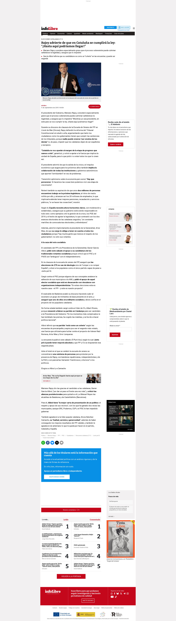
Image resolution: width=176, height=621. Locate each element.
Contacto (54, 608)
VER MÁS (130, 429)
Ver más (110, 516)
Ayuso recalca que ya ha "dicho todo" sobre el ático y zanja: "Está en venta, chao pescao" (52, 565)
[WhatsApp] (112, 593)
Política (45, 33)
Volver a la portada (71, 576)
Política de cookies (119, 608)
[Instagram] (128, 593)
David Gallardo (46, 529)
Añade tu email (115, 326)
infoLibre (44, 568)
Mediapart (99, 33)
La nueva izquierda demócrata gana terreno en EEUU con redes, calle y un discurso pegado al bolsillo (52, 546)
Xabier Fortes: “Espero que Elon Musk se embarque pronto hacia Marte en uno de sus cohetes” (52, 525)
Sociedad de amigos (86, 608)
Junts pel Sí (96, 435)
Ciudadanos (70, 435)
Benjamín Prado (78, 538)
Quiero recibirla (115, 144)
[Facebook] (114, 593)
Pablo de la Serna (47, 549)
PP (59, 435)
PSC (63, 435)
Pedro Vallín (112, 240)
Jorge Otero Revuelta (48, 539)
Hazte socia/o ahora (56, 477)
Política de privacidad (106, 608)
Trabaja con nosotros (74, 608)
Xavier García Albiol (48, 437)
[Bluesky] (118, 593)
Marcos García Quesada (49, 558)
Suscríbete (110, 27)
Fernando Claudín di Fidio (81, 547)
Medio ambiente (87, 33)
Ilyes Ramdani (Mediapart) (81, 558)
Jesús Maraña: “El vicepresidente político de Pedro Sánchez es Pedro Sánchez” (113, 421)
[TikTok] (116, 596)
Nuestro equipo (63, 608)
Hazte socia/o (88, 600)
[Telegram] (124, 593)
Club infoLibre (119, 33)
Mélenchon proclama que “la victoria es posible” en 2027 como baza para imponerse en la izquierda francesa (84, 556)
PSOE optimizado (79, 545)
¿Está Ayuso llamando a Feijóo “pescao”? (83, 535)
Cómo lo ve (112, 402)
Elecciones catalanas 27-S (83, 435)
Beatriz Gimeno (113, 216)
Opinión (52, 33)
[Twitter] (121, 593)
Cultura (69, 33)
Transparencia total (123, 30)
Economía (61, 33)
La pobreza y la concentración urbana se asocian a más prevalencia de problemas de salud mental (52, 556)
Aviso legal (96, 608)
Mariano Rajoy (52, 435)
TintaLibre (108, 33)
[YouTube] (112, 596)
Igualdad (77, 33)
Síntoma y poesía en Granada (115, 237)
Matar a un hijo (114, 214)
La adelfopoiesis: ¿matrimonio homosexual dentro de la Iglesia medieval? (52, 535)
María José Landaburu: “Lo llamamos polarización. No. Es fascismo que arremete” (113, 410)
